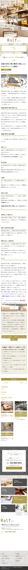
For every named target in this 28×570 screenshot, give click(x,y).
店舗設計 (6, 69)
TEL (14, 463)
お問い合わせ (5, 563)
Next (21, 382)
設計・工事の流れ (5, 558)
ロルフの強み (5, 556)
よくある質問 (19, 558)
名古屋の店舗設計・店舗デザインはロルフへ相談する (14, 338)
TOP (3, 553)
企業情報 (18, 553)
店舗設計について (19, 556)
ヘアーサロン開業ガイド (20, 419)
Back (6, 382)
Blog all (14, 379)
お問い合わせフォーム (8, 296)
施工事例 (22, 300)
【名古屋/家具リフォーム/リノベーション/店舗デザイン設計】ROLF (11, 567)
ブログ (3, 560)
